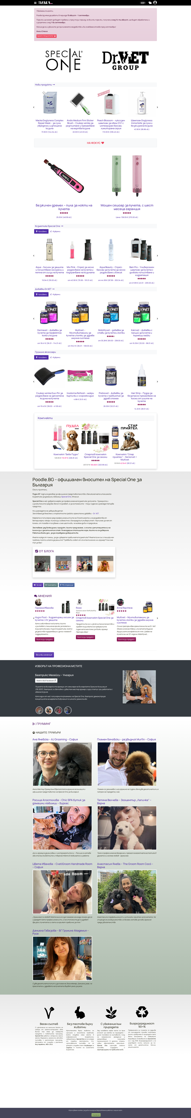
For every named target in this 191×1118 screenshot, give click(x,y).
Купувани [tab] (42, 231)
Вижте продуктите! (45, 36)
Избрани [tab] (56, 231)
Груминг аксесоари (45, 351)
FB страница (67, 585)
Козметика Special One (47, 226)
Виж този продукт (44, 639)
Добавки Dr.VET (43, 289)
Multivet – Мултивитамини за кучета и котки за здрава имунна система (135, 620)
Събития (84, 558)
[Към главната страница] (45, 3)
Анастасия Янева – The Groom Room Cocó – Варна (125, 865)
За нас (39, 585)
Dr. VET (96, 513)
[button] (150, 3)
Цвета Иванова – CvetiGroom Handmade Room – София (62, 865)
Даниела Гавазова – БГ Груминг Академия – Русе (60, 932)
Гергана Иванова (44, 607)
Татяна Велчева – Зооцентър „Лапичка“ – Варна (124, 801)
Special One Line (43, 680)
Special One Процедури (42, 559)
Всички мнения (44, 654)
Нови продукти (43, 84)
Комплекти (45, 418)
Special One (66, 496)
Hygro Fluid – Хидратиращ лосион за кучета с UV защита (54, 618)
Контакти (51, 585)
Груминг (43, 724)
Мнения (45, 596)
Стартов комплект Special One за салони (94, 619)
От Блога (46, 551)
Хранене (63, 558)
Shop (143, 3)
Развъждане (105, 558)
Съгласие (96, 1115)
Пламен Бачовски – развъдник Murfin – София (126, 739)
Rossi (79, 607)
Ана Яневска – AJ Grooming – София (55, 739)
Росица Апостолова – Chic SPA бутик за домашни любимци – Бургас (58, 801)
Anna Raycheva (124, 607)
